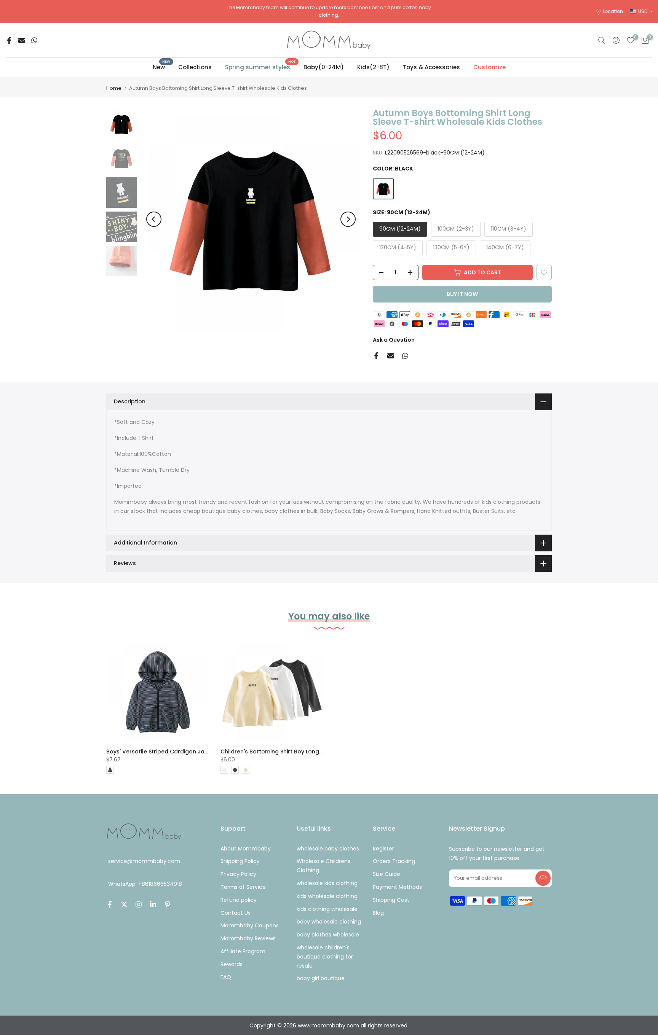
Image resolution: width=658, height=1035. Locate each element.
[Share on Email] (21, 40)
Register (383, 848)
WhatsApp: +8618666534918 (145, 884)
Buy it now (462, 294)
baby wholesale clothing (329, 921)
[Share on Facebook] (9, 40)
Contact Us (235, 913)
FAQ (225, 977)
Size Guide (386, 874)
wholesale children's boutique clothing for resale (325, 957)
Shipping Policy (240, 861)
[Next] (348, 219)
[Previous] (153, 219)
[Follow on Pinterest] (167, 904)
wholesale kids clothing (327, 883)
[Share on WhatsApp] (34, 40)
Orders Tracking (394, 861)
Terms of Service (243, 887)
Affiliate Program (242, 951)
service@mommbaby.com (144, 861)
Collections (195, 67)
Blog (378, 913)
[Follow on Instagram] (138, 904)
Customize (489, 67)
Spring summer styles (260, 66)
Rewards (231, 964)
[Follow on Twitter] (124, 904)
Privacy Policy (238, 874)
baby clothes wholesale (328, 934)
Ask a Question (394, 340)
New (162, 66)
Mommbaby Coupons (249, 925)
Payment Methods (397, 887)
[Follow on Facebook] (109, 904)
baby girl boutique (321, 978)
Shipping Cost (391, 900)
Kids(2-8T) (373, 67)
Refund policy (238, 900)
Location (613, 11)
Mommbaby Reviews (248, 938)
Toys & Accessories (431, 67)
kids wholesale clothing (327, 896)
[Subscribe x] (543, 878)
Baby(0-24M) (323, 67)
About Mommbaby (245, 848)
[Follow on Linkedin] (153, 904)
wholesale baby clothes (328, 848)
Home (113, 88)
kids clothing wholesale (327, 909)
